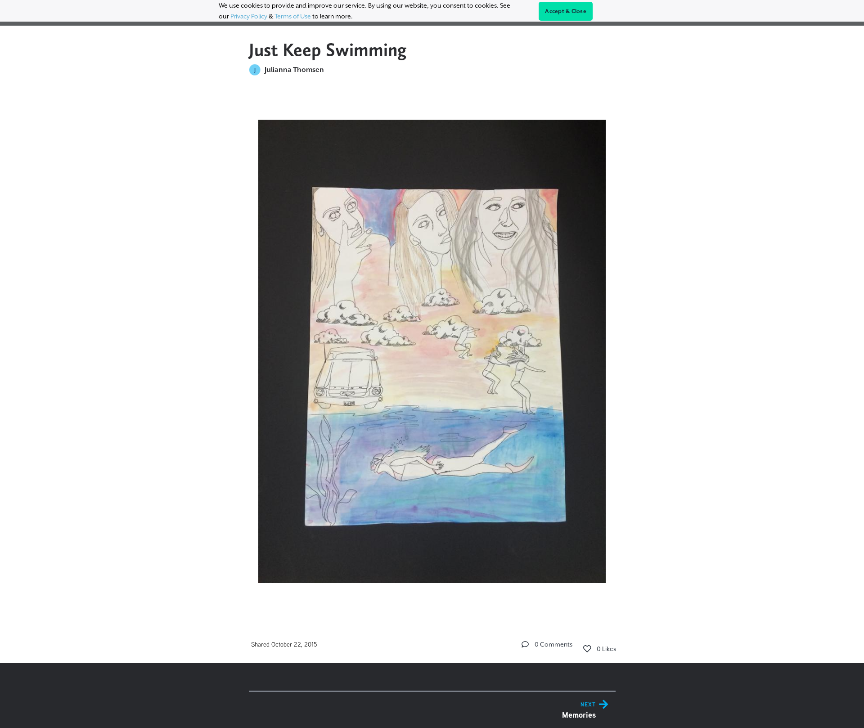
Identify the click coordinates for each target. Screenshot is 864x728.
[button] (525, 644)
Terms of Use (292, 16)
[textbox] (432, 347)
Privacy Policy (248, 16)
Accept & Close (565, 11)
